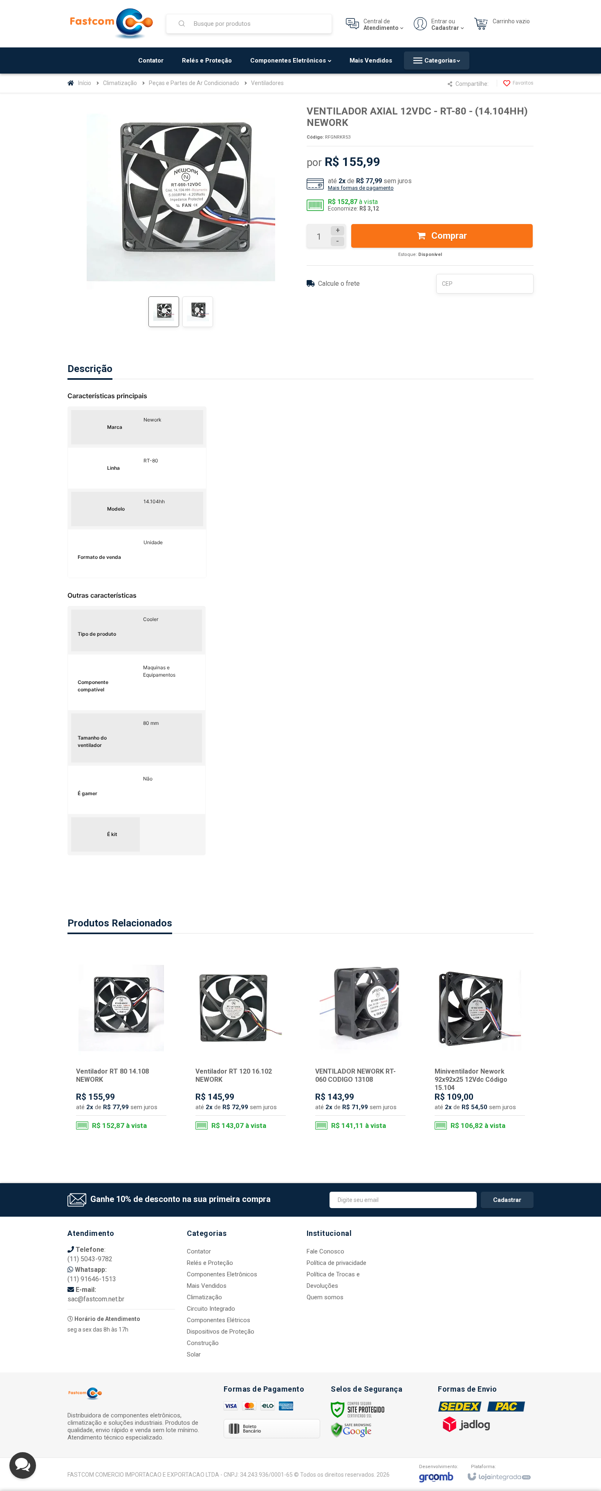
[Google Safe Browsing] (351, 1430)
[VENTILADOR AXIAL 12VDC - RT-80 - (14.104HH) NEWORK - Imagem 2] (197, 311)
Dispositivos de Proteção (220, 1331)
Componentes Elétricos (218, 1320)
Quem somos (325, 1297)
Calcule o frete (339, 283)
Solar (194, 1354)
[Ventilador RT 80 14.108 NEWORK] (121, 1046)
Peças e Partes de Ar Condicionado (194, 83)
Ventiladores (267, 83)
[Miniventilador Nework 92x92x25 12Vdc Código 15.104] (479, 1046)
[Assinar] (507, 1200)
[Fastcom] (111, 23)
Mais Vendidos (206, 1285)
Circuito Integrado (211, 1308)
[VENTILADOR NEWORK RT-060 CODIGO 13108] (360, 1046)
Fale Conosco (325, 1251)
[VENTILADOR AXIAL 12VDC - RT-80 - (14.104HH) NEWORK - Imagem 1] (163, 311)
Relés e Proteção (210, 1263)
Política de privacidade (336, 1263)
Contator (199, 1251)
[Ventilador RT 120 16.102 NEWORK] (240, 1046)
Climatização (120, 83)
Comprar (448, 236)
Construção (203, 1343)
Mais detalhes (126, 1103)
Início (84, 83)
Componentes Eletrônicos (222, 1274)
